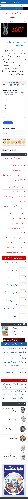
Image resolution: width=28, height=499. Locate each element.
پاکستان (20, 9)
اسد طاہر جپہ (23, 442)
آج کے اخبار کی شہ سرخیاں (12, 344)
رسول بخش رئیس (22, 423)
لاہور (24, 328)
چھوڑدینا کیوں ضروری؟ (12, 270)
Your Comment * (6, 108)
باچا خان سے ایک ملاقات (12, 448)
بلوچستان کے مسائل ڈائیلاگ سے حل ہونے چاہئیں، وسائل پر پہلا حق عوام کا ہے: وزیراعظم (14, 388)
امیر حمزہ (23, 461)
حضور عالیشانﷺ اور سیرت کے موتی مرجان (10, 457)
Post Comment (8, 122)
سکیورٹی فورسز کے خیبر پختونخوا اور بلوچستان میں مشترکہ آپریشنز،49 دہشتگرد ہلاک (13, 384)
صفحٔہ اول (25, 5)
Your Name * (5, 97)
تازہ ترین (20, 5)
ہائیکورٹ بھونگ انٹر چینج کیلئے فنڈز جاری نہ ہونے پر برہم (13, 348)
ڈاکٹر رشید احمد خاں (21, 433)
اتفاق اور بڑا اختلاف (13, 419)
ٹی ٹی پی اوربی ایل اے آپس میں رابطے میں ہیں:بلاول (13, 358)
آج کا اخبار (14, 5)
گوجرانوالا (14, 331)
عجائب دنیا (9, 9)
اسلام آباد (23, 331)
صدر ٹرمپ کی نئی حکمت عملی (11, 429)
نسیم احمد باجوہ (22, 452)
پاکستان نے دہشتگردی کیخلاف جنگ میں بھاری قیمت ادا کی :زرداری (13, 353)
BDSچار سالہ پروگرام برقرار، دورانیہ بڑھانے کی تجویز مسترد (13, 373)
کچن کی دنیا (15, 316)
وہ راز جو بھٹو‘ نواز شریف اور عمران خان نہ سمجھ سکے (10, 409)
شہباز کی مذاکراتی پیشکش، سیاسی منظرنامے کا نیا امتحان (14, 362)
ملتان (15, 335)
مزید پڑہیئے (22, 154)
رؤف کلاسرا (23, 414)
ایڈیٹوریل (15, 9)
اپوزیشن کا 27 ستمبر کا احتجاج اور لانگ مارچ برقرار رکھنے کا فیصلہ (13, 399)
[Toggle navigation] (25, 2)
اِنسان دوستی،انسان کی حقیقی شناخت (9, 278)
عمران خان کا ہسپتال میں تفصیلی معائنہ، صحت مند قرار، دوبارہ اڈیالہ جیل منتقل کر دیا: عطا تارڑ (14, 395)
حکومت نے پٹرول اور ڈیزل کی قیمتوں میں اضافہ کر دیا (14, 391)
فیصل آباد (14, 328)
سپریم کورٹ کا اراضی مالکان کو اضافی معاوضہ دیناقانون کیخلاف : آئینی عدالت (14, 367)
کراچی (24, 335)
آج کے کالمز (8, 5)
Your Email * (5, 102)
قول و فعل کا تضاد (13, 438)
